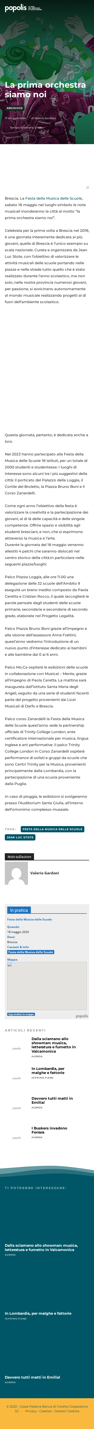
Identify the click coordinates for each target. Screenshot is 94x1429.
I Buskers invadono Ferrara (49, 1130)
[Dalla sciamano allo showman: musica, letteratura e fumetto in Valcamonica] (17, 1049)
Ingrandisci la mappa (21, 1014)
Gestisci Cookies (66, 1411)
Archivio (15, 108)
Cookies (45, 1411)
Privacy (31, 1411)
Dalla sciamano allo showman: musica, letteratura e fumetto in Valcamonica (54, 1045)
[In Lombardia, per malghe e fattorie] (17, 1078)
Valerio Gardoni (45, 118)
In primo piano (43, 1077)
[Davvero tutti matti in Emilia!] (17, 1108)
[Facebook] (25, 172)
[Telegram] (69, 172)
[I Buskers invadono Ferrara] (17, 1138)
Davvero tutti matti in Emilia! (52, 1100)
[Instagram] (51, 1421)
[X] (36, 172)
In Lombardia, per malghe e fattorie (48, 1070)
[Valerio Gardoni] (16, 873)
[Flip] (80, 172)
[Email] (58, 172)
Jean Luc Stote (20, 837)
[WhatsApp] (47, 172)
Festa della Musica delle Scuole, (53, 198)
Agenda (37, 1056)
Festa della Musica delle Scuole (52, 829)
